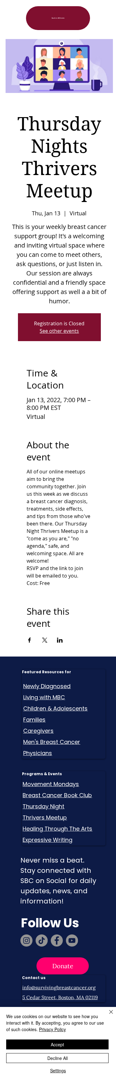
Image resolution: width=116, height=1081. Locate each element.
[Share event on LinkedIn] (60, 640)
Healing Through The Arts (57, 829)
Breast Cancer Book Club (57, 795)
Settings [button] (58, 1070)
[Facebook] (57, 940)
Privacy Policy (52, 1029)
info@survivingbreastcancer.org (59, 987)
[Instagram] (26, 940)
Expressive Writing (47, 840)
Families (34, 719)
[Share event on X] (45, 640)
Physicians (37, 753)
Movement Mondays (51, 784)
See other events (59, 330)
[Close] (107, 1015)
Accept (57, 1044)
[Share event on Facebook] (29, 640)
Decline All (57, 1058)
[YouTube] (72, 940)
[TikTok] (42, 940)
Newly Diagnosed (47, 686)
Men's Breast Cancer (51, 742)
